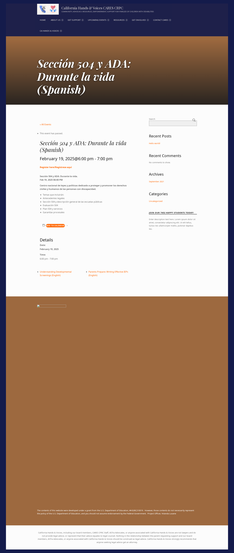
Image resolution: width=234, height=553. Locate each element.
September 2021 (156, 181)
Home (43, 20)
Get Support (74, 20)
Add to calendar (55, 225)
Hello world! (154, 143)
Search (152, 119)
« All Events (45, 124)
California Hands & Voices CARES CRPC (92, 8)
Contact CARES (160, 20)
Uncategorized (155, 201)
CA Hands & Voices (49, 31)
